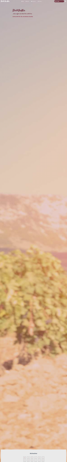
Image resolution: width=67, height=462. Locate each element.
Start (23, 1)
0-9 (24, 457)
